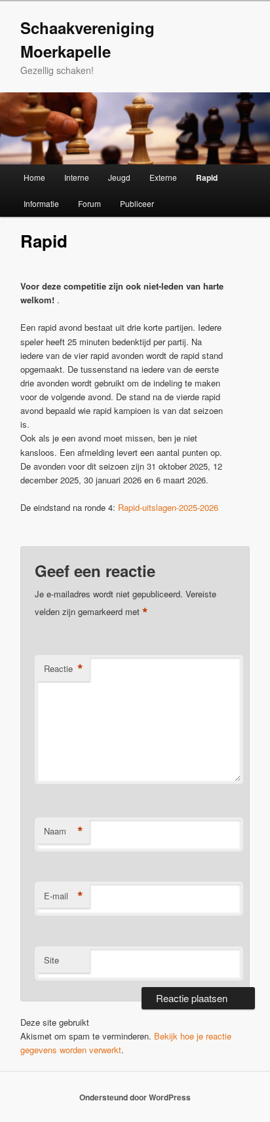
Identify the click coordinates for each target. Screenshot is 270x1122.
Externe (163, 177)
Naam (63, 831)
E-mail (63, 896)
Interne (76, 177)
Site (51, 960)
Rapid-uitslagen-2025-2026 (168, 507)
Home (34, 177)
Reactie (63, 668)
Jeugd (119, 177)
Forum (89, 203)
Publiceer (137, 203)
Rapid (207, 177)
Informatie (41, 203)
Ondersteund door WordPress (135, 1097)
